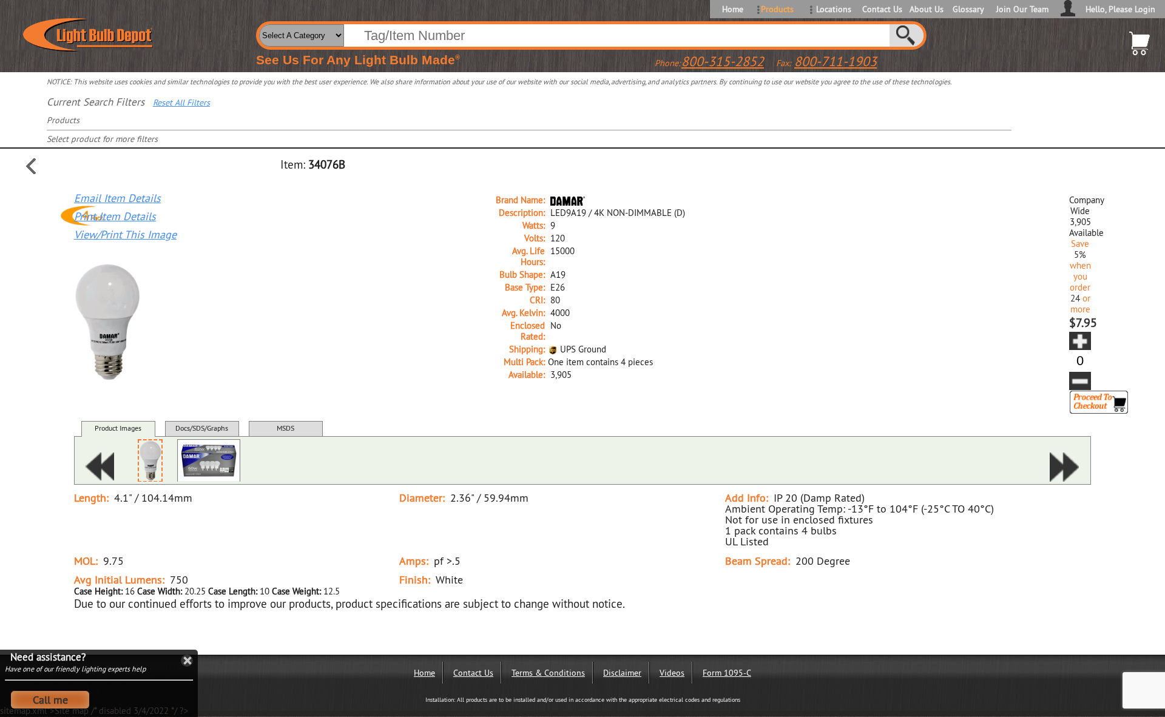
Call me (50, 700)
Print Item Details (115, 216)
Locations (833, 9)
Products (777, 9)
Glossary (968, 9)
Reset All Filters (181, 102)
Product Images (118, 428)
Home (732, 9)
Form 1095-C (727, 672)
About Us (927, 9)
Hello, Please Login (1120, 9)
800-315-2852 (722, 61)
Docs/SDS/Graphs (201, 428)
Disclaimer (622, 672)
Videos (672, 672)
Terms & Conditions (548, 672)
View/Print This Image (125, 234)
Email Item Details (117, 198)
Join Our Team (1022, 9)
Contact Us (881, 9)
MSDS (285, 428)
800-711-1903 (835, 61)
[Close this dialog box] (187, 661)
